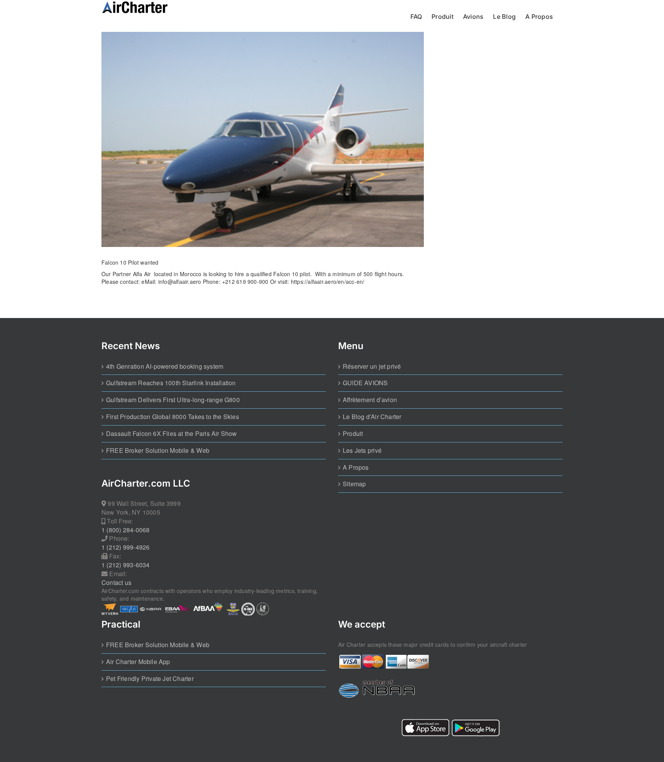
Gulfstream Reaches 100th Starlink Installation (171, 383)
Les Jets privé (362, 450)
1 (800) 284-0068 (125, 530)
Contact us (116, 582)
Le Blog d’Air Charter (372, 416)
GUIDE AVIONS (365, 383)
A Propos (356, 467)
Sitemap (354, 484)
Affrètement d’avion (370, 400)
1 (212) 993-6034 (125, 565)
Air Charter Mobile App (138, 662)
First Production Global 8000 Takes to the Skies (172, 416)
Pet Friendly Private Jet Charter (150, 678)
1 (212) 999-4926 (125, 547)
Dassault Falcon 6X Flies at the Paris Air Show (171, 433)
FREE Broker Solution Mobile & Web (157, 450)
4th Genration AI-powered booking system (164, 366)
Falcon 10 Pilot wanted (130, 262)
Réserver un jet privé (372, 366)
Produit (353, 433)
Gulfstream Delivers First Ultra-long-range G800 (173, 400)
